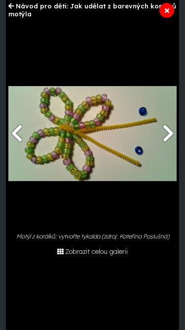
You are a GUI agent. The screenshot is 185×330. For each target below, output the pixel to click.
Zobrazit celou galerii (96, 251)
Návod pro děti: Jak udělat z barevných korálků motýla (92, 10)
